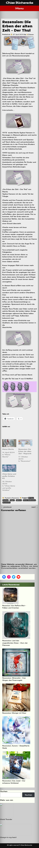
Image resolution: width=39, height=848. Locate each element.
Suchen (3, 791)
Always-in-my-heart (8, 837)
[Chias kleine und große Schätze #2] (9, 468)
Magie (12, 500)
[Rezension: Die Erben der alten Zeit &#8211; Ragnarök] (25, 443)
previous (6, 507)
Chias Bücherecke (19, 2)
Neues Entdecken (29, 500)
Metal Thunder (6, 819)
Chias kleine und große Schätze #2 (9, 476)
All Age (31, 498)
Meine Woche (8, 449)
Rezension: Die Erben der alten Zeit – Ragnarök (24, 451)
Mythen (18, 500)
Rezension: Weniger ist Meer (14, 713)
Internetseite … (8, 110)
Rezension (15, 498)
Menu (19, 8)
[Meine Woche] (9, 443)
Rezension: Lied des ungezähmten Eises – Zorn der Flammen (15, 643)
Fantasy (5, 500)
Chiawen (31, 34)
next (34, 507)
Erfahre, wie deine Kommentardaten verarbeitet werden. (19, 567)
